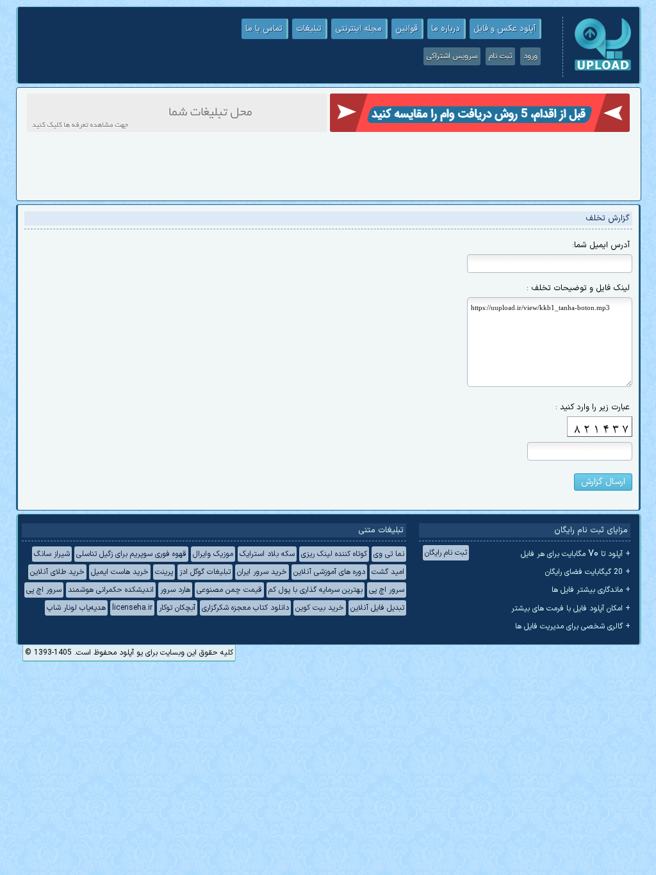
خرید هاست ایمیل (120, 572)
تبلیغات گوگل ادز (205, 572)
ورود (530, 56)
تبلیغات (309, 28)
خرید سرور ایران (262, 572)
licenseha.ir (132, 608)
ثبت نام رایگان (446, 553)
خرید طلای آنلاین (57, 572)
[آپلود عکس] (603, 69)
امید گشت (388, 572)
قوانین (406, 28)
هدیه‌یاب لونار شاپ (76, 608)
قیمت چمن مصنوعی (229, 590)
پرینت (164, 572)
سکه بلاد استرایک (267, 554)
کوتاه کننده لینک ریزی (334, 554)
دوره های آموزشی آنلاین (329, 572)
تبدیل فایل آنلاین (377, 608)
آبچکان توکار (177, 608)
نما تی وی (388, 554)
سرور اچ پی (386, 590)
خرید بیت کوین (319, 608)
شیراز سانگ (52, 554)
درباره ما (445, 28)
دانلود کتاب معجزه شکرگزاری (245, 608)
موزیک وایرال (213, 554)
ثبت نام (500, 56)
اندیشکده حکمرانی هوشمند (111, 590)
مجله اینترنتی (358, 28)
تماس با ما (264, 28)
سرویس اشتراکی (452, 56)
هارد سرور (175, 590)
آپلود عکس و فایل (504, 28)
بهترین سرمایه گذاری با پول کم (315, 590)
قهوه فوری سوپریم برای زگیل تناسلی (131, 554)
